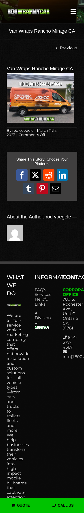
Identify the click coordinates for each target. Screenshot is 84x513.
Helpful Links (42, 301)
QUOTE (23, 505)
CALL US (66, 505)
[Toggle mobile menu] (74, 11)
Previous (68, 47)
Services (42, 294)
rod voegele (23, 130)
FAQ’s (40, 290)
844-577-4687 (70, 342)
